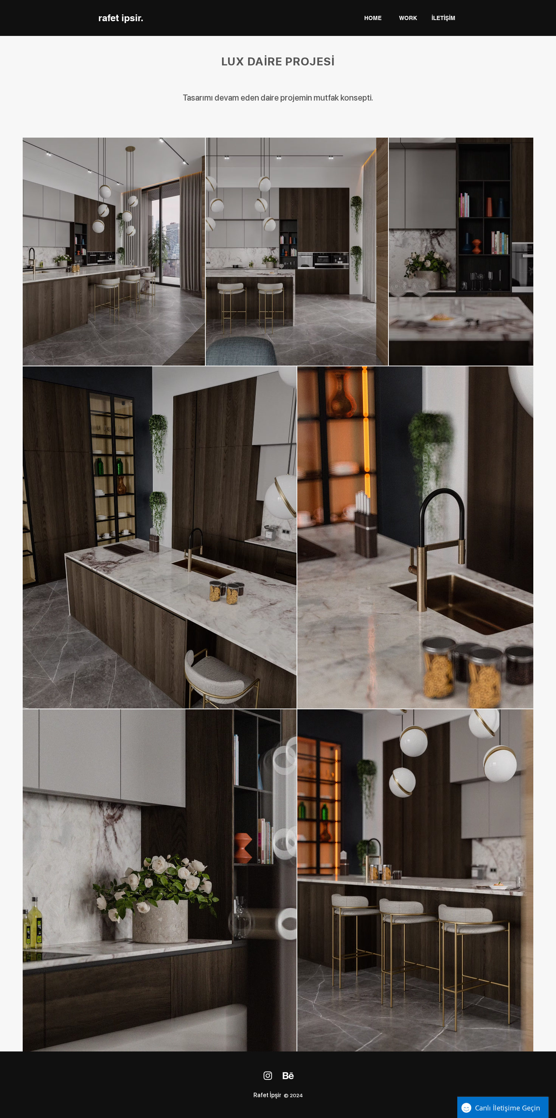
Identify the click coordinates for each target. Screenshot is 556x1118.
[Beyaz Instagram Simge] (267, 1075)
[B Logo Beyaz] (288, 1075)
